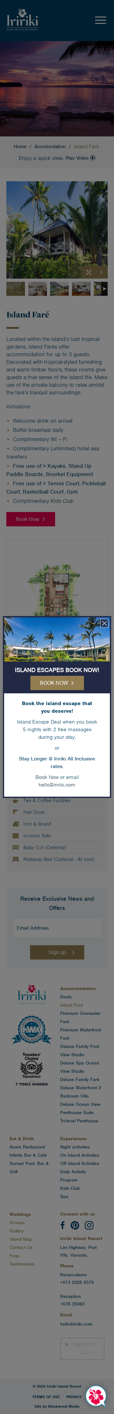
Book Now (47, 777)
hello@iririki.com (57, 784)
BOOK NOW (54, 683)
